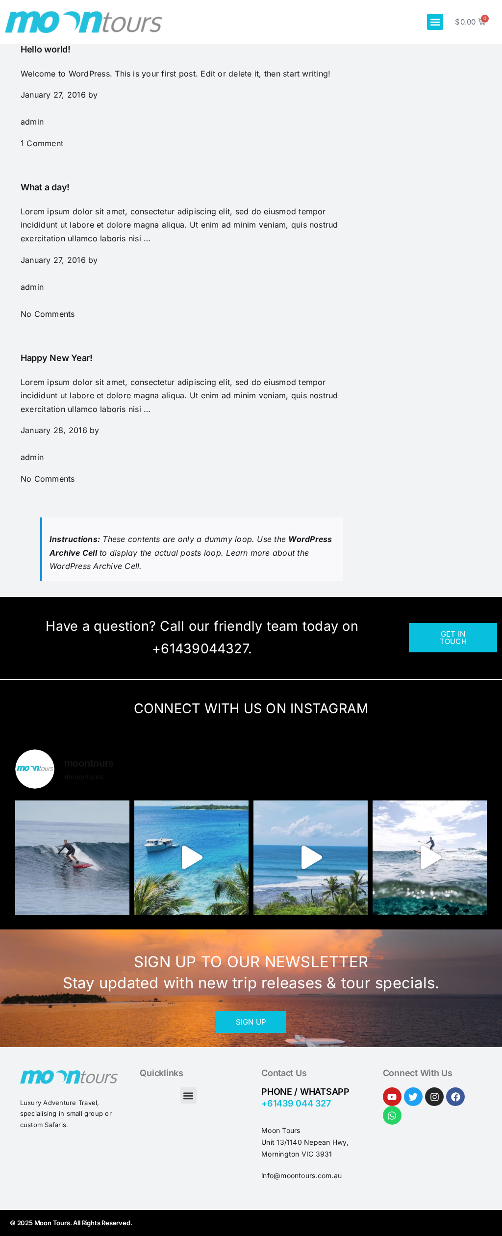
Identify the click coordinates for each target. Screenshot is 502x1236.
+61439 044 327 (295, 1103)
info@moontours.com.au (301, 1175)
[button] (435, 22)
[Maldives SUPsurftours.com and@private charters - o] (310, 857)
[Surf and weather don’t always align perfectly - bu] (430, 857)
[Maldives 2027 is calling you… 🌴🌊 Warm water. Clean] (72, 857)
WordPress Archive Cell (94, 566)
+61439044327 (200, 649)
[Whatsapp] (392, 1115)
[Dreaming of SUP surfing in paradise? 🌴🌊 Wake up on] (191, 857)
